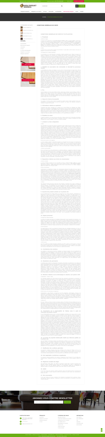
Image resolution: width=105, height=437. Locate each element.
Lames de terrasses (59, 434)
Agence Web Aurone (62, 436)
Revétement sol (51, 434)
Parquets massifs (25, 53)
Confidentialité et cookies (63, 420)
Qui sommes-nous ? (62, 421)
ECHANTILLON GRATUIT (78, 1)
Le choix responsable (26, 50)
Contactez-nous (61, 426)
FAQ (77, 420)
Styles (22, 48)
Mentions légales (61, 417)
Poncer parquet (44, 434)
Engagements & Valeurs (63, 423)
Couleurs (42, 417)
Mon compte (79, 417)
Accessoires (23, 43)
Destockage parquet (25, 45)
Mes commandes (80, 418)
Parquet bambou (28, 434)
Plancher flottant (67, 434)
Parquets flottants (25, 52)
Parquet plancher (76, 434)
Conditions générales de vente (64, 418)
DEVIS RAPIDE (28, 64)
